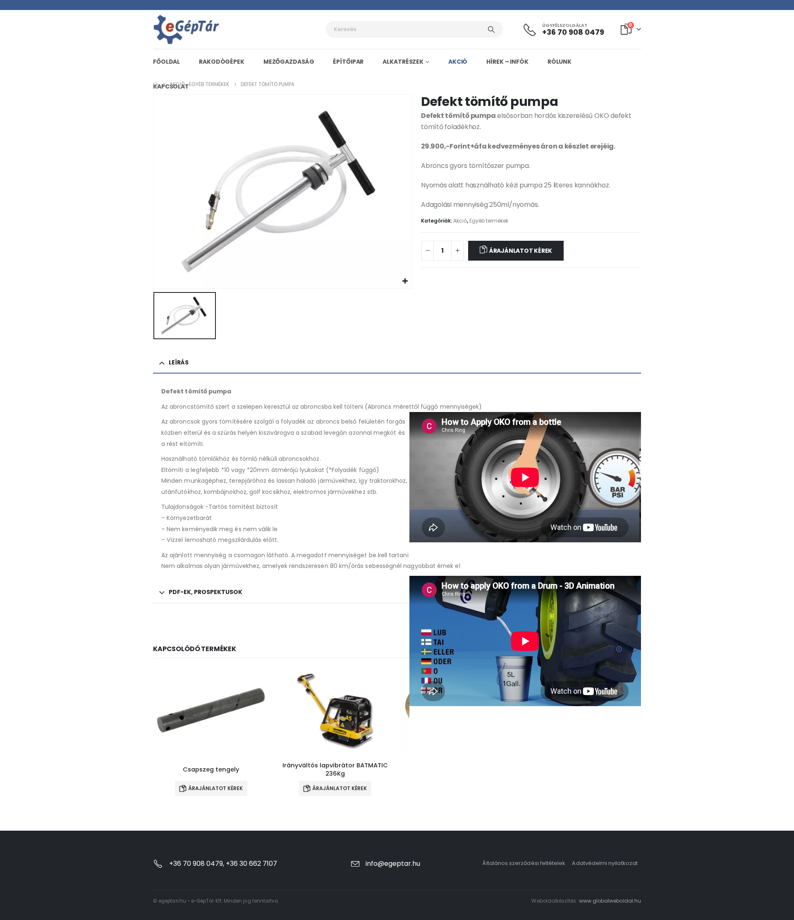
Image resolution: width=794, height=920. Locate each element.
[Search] (491, 29)
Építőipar (348, 62)
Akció (457, 62)
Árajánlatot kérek (520, 251)
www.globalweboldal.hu (610, 900)
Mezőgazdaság (288, 62)
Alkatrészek (403, 62)
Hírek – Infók (507, 62)
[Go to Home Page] (155, 84)
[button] (619, 649)
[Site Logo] (186, 29)
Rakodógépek (221, 62)
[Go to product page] (211, 711)
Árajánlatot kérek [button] (215, 788)
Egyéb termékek (488, 220)
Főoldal (166, 62)
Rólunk (560, 62)
